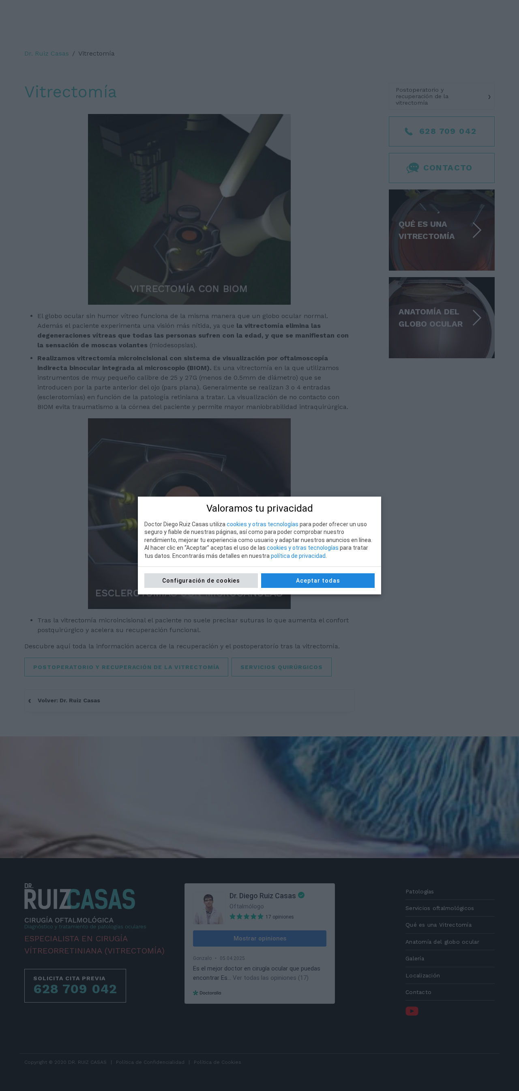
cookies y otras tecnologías (262, 524)
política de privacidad (298, 556)
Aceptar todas (318, 580)
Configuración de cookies (201, 580)
